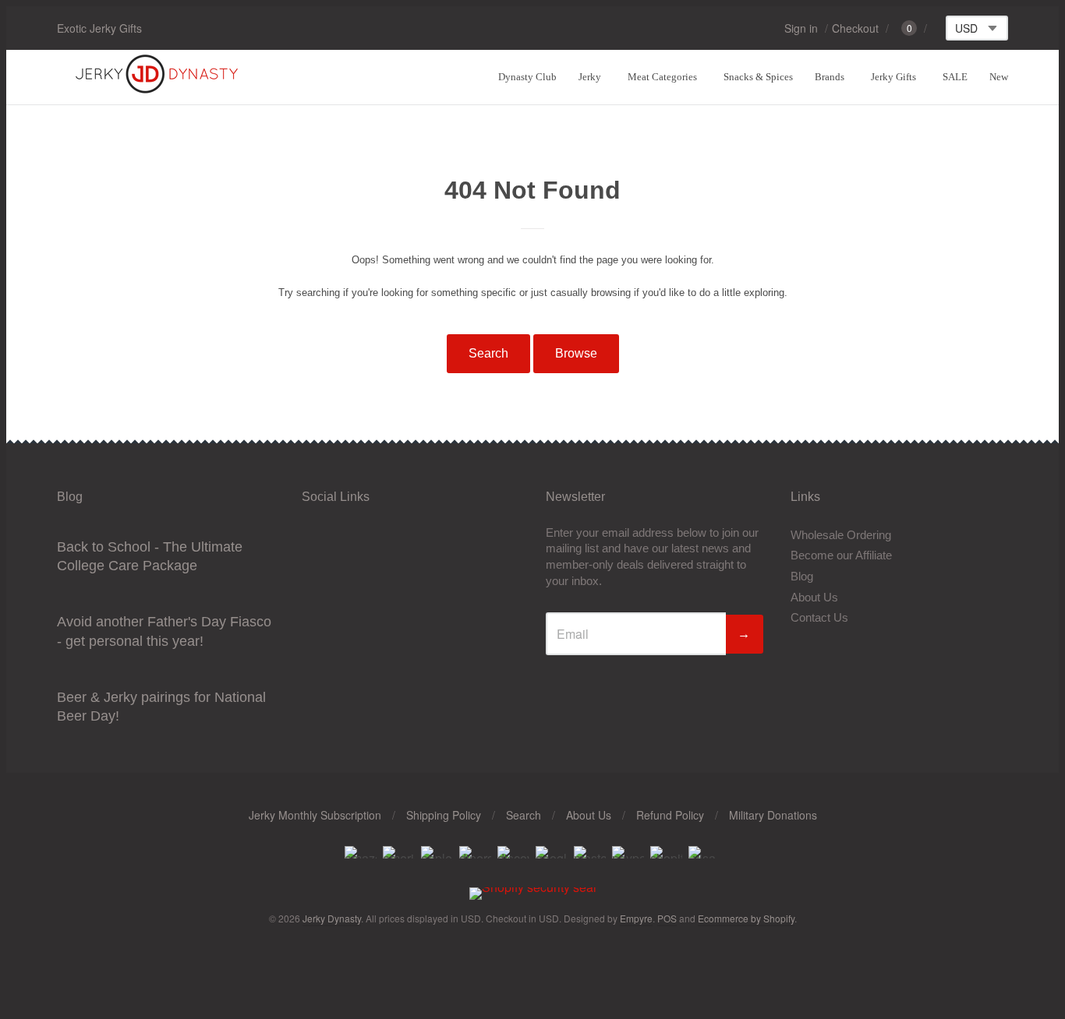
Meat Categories (662, 77)
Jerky (589, 77)
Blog (802, 576)
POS (667, 918)
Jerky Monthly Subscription (315, 815)
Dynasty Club (527, 77)
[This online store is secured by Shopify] (532, 887)
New (998, 77)
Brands (829, 77)
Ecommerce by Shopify (746, 918)
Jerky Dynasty (332, 918)
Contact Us (819, 617)
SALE (955, 77)
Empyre (636, 918)
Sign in (801, 28)
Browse (576, 353)
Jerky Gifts (893, 77)
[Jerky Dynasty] (158, 91)
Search (488, 353)
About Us (814, 597)
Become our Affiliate (841, 555)
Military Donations (773, 815)
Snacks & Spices (758, 77)
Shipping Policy (443, 815)
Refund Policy (670, 815)
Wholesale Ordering (841, 534)
